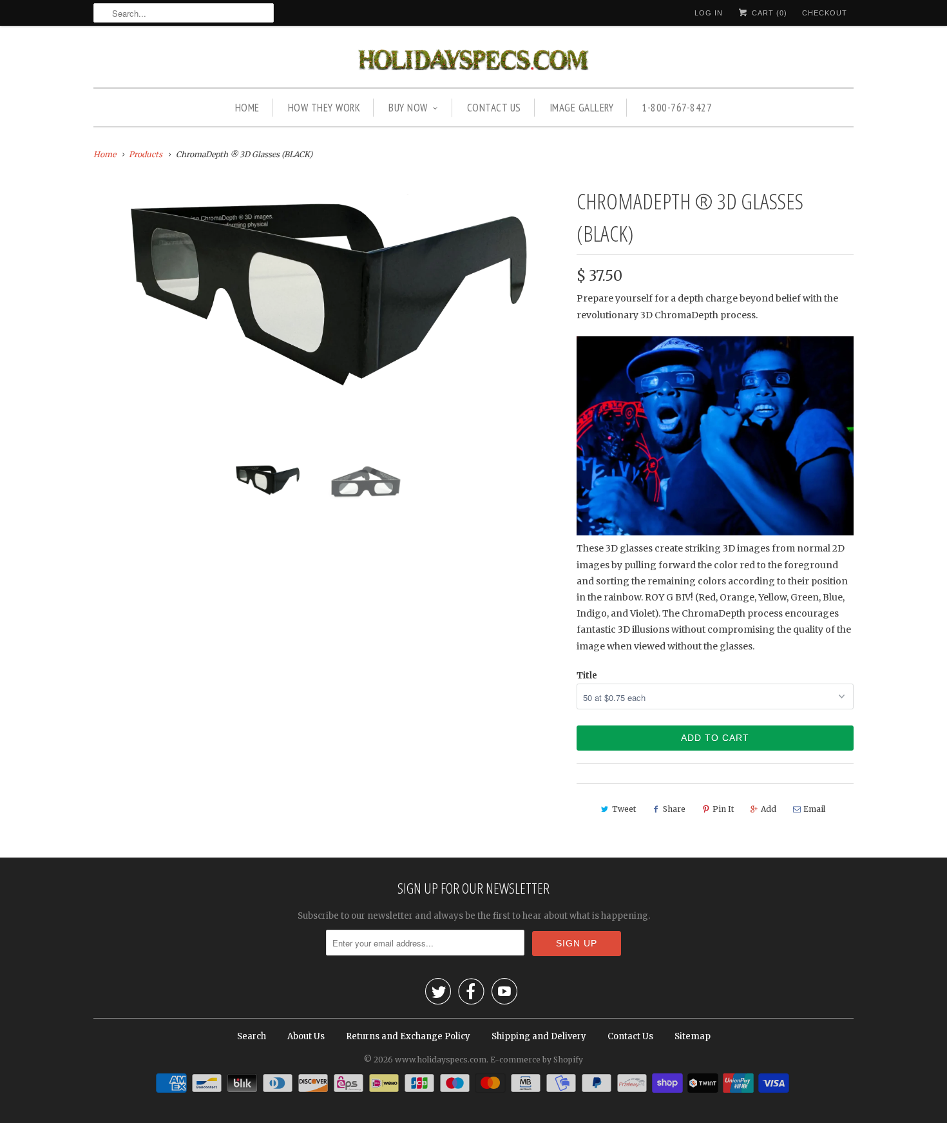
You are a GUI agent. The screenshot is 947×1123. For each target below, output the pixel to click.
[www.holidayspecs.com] (473, 59)
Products (145, 154)
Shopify (568, 1059)
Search (251, 1036)
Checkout (824, 13)
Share (674, 809)
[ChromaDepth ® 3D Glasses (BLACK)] (328, 291)
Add (768, 809)
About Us (306, 1036)
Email (814, 809)
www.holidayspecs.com (440, 1059)
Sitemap (692, 1036)
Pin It (723, 809)
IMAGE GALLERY (582, 108)
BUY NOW (408, 108)
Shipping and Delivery (539, 1036)
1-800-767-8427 (677, 108)
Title (587, 675)
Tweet (624, 809)
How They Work (324, 108)
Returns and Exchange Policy (408, 1036)
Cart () (768, 13)
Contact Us (494, 108)
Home (247, 108)
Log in (708, 13)
